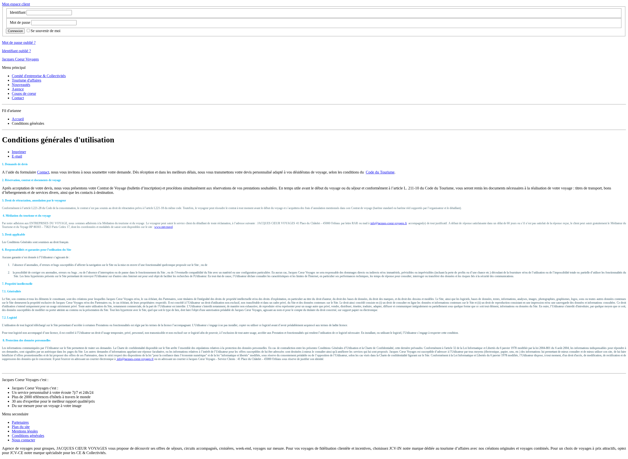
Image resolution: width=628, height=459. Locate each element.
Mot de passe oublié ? (19, 42)
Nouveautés (21, 85)
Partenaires (20, 422)
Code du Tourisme (380, 172)
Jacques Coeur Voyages (20, 59)
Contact (18, 98)
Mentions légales (25, 431)
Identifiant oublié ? (16, 51)
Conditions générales (28, 436)
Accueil (18, 119)
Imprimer (19, 152)
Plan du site (21, 427)
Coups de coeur (24, 93)
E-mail (17, 156)
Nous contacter (23, 440)
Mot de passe (20, 22)
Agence (18, 89)
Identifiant (18, 12)
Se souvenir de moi (45, 31)
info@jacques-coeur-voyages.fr (388, 223)
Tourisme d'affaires (26, 80)
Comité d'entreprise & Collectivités (39, 76)
